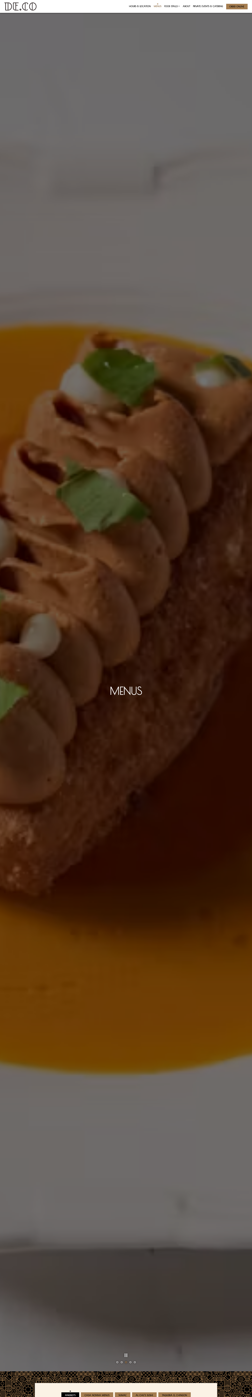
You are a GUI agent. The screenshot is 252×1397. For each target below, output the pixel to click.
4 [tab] (130, 1383)
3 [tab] (126, 1383)
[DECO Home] (20, 6)
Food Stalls (172, 6)
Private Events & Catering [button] (208, 6)
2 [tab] (121, 1383)
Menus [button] (157, 6)
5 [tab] (134, 1383)
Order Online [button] (236, 6)
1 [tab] (117, 1383)
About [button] (186, 6)
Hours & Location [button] (140, 6)
